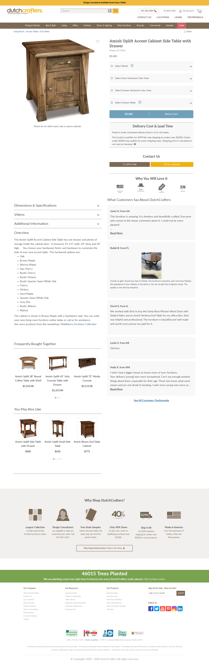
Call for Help (131, 164)
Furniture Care (70, 609)
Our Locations (28, 599)
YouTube (162, 608)
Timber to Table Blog (73, 596)
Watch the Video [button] (103, 548)
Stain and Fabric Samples (116, 606)
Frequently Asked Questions (75, 603)
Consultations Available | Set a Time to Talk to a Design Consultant (104, 3)
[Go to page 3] (59, 397)
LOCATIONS (163, 17)
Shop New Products (114, 603)
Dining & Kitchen (32, 26)
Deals (181, 26)
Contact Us (27, 596)
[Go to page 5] (61, 459)
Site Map (110, 609)
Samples (169, 26)
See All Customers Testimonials (151, 400)
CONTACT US (144, 17)
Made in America (29, 606)
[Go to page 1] (55, 398)
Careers (26, 619)
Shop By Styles (112, 593)
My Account (188, 11)
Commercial (155, 26)
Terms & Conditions (30, 609)
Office (75, 26)
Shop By (140, 26)
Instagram (174, 608)
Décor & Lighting (104, 26)
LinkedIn (180, 608)
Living (64, 26)
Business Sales (28, 603)
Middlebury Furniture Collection (78, 324)
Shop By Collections (114, 599)
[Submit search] (116, 10)
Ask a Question (173, 164)
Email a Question (91, 640)
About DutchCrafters (31, 593)
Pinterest (168, 608)
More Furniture (124, 26)
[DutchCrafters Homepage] (25, 11)
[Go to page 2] (57, 397)
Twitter (156, 608)
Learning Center (71, 593)
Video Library (70, 599)
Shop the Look (112, 596)
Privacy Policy (28, 612)
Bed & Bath (51, 26)
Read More (116, 233)
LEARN (178, 17)
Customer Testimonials (73, 606)
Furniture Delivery (30, 616)
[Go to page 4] (59, 459)
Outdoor (87, 26)
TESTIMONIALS (195, 17)
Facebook (150, 608)
